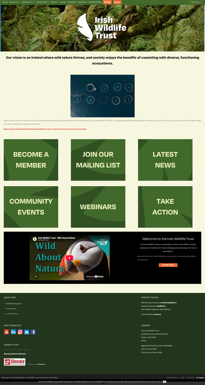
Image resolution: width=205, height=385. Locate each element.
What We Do (27, 2)
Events (63, 2)
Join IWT (107, 2)
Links (182, 377)
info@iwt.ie (160, 306)
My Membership (95, 2)
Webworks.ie (41, 364)
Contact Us (82, 2)
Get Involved (41, 2)
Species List (11, 308)
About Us (13, 2)
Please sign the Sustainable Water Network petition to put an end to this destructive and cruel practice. (45, 129)
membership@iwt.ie (168, 302)
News (53, 2)
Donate (117, 2)
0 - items (200, 377)
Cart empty (195, 2)
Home (5, 2)
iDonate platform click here (15, 354)
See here (157, 314)
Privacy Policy (172, 377)
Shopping (72, 2)
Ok (164, 382)
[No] (202, 382)
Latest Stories (12, 313)
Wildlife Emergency (14, 303)
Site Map (190, 377)
